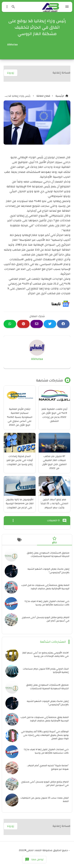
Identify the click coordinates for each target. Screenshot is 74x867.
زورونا (10, 72)
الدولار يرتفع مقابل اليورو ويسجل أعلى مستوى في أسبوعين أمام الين (45, 619)
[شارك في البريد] (36, 324)
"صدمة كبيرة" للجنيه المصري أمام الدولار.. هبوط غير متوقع (48, 767)
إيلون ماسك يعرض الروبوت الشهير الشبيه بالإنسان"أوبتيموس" (48, 570)
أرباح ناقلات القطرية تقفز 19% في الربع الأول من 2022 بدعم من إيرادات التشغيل (54, 415)
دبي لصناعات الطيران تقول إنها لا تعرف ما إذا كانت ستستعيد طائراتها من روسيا (47, 603)
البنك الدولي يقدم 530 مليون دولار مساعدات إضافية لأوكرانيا (46, 670)
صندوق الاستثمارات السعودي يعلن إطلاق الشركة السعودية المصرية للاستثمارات (48, 554)
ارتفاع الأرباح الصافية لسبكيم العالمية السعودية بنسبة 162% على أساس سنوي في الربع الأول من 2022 (19, 417)
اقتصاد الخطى (34, 850)
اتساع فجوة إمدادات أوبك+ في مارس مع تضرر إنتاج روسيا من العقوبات (19, 460)
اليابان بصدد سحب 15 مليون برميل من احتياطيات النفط (44, 799)
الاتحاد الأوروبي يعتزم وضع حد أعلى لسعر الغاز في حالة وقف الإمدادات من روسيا (45, 654)
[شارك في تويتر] (50, 324)
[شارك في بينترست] (23, 324)
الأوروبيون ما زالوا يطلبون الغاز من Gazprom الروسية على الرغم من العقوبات (20, 503)
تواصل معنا (34, 859)
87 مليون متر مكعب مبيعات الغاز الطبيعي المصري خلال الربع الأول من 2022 (54, 462)
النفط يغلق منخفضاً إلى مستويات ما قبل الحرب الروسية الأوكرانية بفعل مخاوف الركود (45, 587)
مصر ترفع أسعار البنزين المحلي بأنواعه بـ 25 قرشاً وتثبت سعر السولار (54, 503)
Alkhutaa (37, 359)
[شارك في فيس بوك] (63, 324)
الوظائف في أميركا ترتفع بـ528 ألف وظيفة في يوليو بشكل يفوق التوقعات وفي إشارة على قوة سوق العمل (45, 734)
